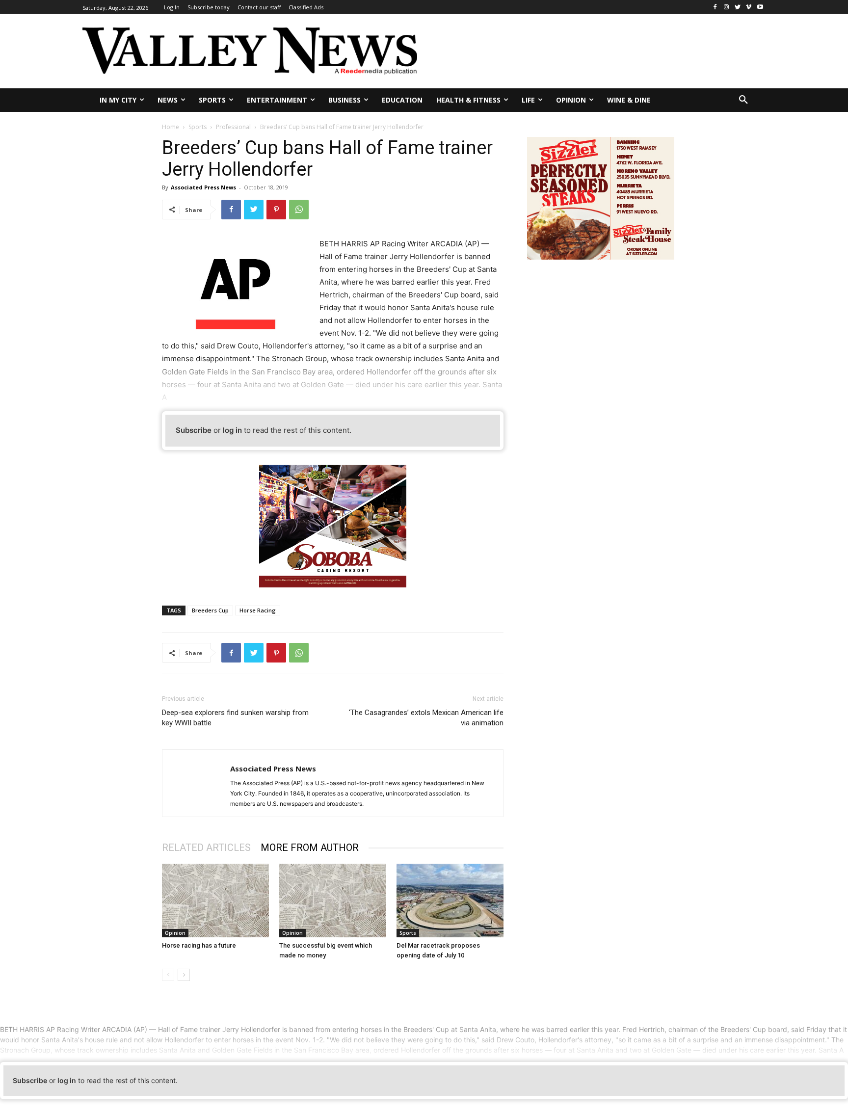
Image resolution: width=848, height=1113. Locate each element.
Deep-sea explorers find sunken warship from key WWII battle (235, 717)
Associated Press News (203, 187)
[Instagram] (726, 7)
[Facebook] (715, 7)
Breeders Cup (210, 610)
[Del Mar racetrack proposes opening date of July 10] (450, 900)
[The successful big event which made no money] (332, 900)
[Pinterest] (276, 209)
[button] (743, 100)
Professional (233, 127)
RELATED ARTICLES (206, 847)
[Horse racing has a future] (215, 900)
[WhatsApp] (299, 209)
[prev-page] (168, 975)
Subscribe (194, 430)
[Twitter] (737, 7)
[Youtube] (760, 7)
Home (170, 127)
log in (232, 430)
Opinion (175, 932)
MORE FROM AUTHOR (310, 847)
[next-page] (184, 975)
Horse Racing (257, 610)
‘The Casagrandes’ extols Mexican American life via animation (426, 717)
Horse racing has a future (199, 945)
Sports (197, 127)
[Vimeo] (748, 7)
